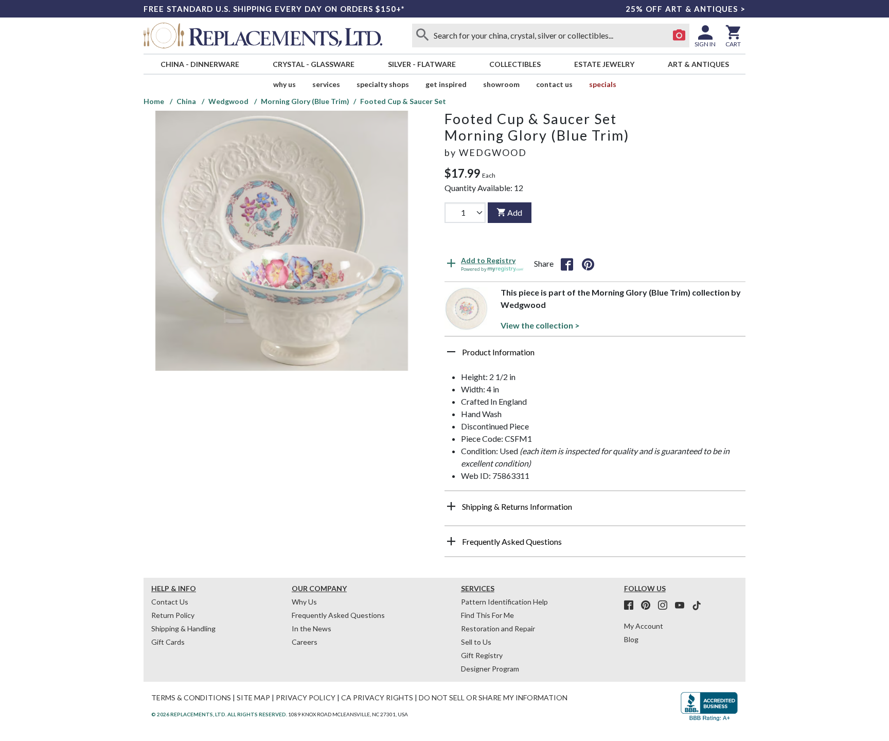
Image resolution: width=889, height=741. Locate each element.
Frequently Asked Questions (338, 615)
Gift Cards (168, 641)
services (326, 84)
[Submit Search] (422, 35)
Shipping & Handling (183, 628)
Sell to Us (476, 641)
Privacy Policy (305, 697)
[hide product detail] (451, 351)
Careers (304, 641)
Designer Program (490, 668)
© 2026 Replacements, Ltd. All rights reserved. (219, 714)
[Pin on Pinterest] (588, 263)
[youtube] (682, 605)
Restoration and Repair (498, 628)
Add (514, 212)
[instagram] (665, 605)
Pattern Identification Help (504, 601)
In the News (311, 628)
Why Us (304, 601)
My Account (643, 626)
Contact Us (554, 84)
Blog (631, 639)
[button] (594, 356)
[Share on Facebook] (567, 263)
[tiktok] (696, 605)
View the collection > (540, 325)
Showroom (501, 84)
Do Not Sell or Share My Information (493, 697)
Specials (602, 84)
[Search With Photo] (679, 35)
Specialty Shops (383, 84)
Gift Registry (482, 655)
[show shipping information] (451, 506)
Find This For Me (487, 615)
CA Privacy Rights (377, 697)
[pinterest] (648, 605)
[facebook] (631, 605)
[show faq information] (451, 541)
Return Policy (172, 615)
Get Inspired (446, 84)
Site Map (253, 697)
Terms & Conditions (191, 697)
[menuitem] (200, 64)
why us (284, 84)
